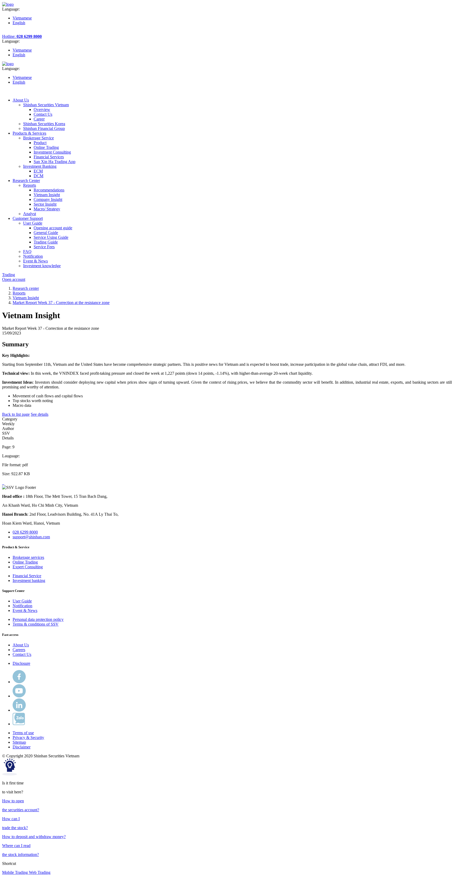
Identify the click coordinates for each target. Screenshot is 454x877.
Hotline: (22, 36)
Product (40, 142)
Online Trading (46, 147)
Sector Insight (45, 204)
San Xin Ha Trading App (54, 161)
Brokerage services (28, 557)
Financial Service (27, 576)
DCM (38, 176)
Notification (22, 606)
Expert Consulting (28, 567)
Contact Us (43, 114)
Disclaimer (21, 747)
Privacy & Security (28, 737)
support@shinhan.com (31, 537)
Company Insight (48, 199)
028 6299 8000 (25, 532)
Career (39, 119)
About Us (21, 645)
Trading (8, 274)
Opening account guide (53, 228)
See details (39, 414)
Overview (42, 109)
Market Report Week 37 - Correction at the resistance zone (61, 302)
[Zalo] (19, 724)
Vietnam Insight (47, 194)
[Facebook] (19, 682)
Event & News (25, 610)
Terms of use (23, 733)
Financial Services (49, 157)
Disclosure (21, 663)
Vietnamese (22, 18)
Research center (26, 288)
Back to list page (16, 414)
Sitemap (19, 742)
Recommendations (49, 190)
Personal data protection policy (38, 619)
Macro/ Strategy (47, 209)
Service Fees (44, 247)
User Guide (22, 601)
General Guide (46, 232)
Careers (19, 649)
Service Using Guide (51, 237)
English (19, 23)
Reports (19, 293)
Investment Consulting (52, 152)
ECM (38, 171)
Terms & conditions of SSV (36, 624)
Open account (13, 279)
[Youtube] (19, 696)
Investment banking (29, 580)
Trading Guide (46, 242)
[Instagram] (19, 710)
